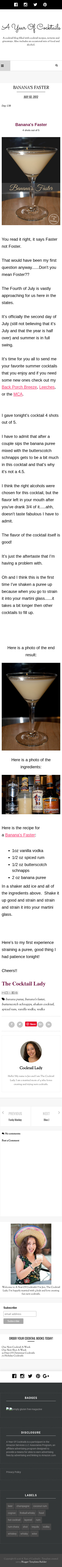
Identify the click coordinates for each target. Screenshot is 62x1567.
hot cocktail (14, 1519)
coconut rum (40, 1506)
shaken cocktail (43, 1004)
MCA (18, 394)
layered (28, 1519)
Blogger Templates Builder (33, 1562)
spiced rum (9, 1009)
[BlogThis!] (6, 992)
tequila (35, 1526)
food (41, 1513)
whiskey (12, 1533)
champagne (23, 1506)
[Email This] (3, 992)
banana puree (14, 999)
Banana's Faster (20, 835)
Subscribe (10, 1307)
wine (34, 1533)
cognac (12, 1513)
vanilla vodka (26, 1009)
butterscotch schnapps (17, 1004)
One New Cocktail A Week (16, 1347)
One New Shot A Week (14, 1350)
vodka (41, 1009)
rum (38, 1519)
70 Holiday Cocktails (12, 1356)
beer (10, 1506)
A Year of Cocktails (30, 1558)
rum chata (13, 1526)
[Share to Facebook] (13, 992)
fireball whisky (27, 1513)
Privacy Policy (13, 1472)
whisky (24, 1533)
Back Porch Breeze (19, 387)
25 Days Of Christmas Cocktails (18, 1353)
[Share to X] (10, 992)
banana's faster (34, 999)
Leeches (47, 387)
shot (25, 1526)
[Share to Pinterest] (16, 992)
